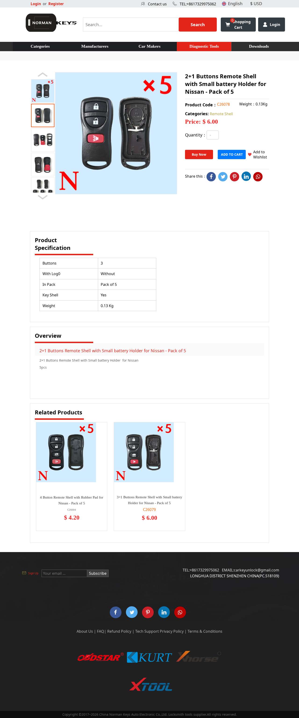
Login (36, 3)
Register (56, 3)
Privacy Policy (172, 631)
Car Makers (149, 46)
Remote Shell (221, 113)
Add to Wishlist (260, 154)
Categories (40, 46)
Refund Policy (119, 631)
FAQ (100, 631)
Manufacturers (94, 46)
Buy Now (199, 154)
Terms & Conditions (205, 631)
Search (198, 24)
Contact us (157, 4)
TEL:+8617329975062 (198, 4)
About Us (85, 631)
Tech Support (147, 631)
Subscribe (98, 573)
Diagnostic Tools (204, 46)
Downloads (259, 46)
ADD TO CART (232, 154)
